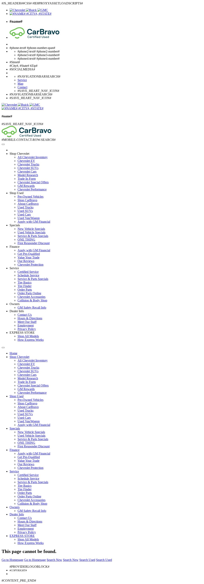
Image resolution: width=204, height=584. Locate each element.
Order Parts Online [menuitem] (29, 293)
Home (13, 353)
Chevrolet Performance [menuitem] (32, 189)
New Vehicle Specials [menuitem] (31, 228)
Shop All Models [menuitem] (28, 336)
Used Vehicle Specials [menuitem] (31, 232)
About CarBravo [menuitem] (28, 203)
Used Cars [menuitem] (24, 214)
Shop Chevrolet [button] (19, 153)
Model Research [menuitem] (28, 175)
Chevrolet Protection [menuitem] (30, 264)
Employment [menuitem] (26, 325)
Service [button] (14, 268)
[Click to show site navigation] (3, 144)
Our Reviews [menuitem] (26, 261)
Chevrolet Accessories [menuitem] (31, 296)
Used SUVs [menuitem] (25, 211)
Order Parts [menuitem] (25, 289)
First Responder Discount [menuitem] (34, 243)
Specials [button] (15, 225)
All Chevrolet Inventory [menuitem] (33, 157)
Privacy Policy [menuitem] (27, 329)
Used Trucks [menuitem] (25, 207)
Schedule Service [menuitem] (28, 275)
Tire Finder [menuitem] (24, 286)
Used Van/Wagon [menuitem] (29, 218)
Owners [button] (15, 304)
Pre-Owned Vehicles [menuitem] (30, 196)
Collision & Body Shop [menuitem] (32, 300)
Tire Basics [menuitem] (24, 282)
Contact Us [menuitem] (25, 314)
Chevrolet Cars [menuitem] (27, 171)
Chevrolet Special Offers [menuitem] (33, 182)
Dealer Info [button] (17, 311)
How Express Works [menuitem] (31, 339)
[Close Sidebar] (3, 347)
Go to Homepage (12, 560)
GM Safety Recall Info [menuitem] (32, 307)
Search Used (87, 560)
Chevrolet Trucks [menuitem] (28, 164)
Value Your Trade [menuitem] (28, 257)
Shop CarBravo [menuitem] (27, 200)
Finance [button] (15, 246)
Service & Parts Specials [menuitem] (33, 236)
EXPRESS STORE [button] (22, 332)
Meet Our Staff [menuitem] (27, 322)
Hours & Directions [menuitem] (30, 318)
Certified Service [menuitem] (28, 271)
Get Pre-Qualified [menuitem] (29, 254)
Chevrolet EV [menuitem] (26, 160)
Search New (54, 560)
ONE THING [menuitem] (26, 239)
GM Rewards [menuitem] (26, 186)
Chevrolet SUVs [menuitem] (28, 168)
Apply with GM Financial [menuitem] (34, 221)
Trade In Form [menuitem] (27, 178)
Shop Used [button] (17, 193)
